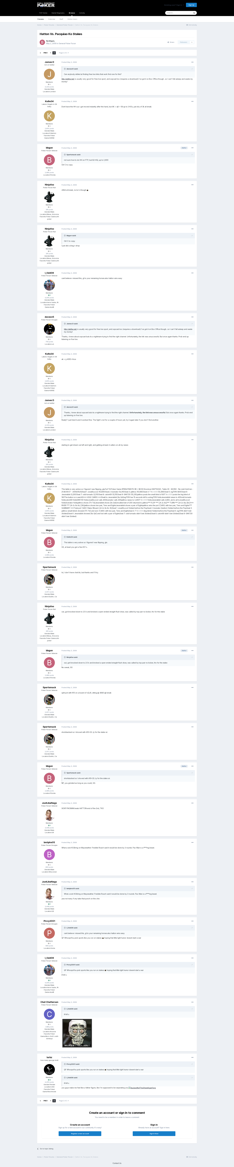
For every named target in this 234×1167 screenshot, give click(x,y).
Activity (82, 13)
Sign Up (191, 5)
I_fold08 (49, 273)
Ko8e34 (49, 101)
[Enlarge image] (87, 190)
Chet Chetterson (49, 1002)
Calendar (51, 19)
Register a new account (80, 1134)
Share (171, 42)
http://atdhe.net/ (68, 79)
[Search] (194, 13)
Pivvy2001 (49, 921)
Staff (61, 19)
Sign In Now (154, 1134)
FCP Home (43, 13)
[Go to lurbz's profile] (49, 1069)
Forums (41, 19)
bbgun (51, 41)
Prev (46, 53)
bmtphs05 (49, 842)
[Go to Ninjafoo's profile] (49, 197)
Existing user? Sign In (173, 5)
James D (49, 62)
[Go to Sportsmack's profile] (49, 579)
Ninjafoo (49, 184)
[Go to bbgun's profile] (42, 42)
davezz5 (49, 317)
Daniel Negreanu (58, 13)
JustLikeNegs (49, 803)
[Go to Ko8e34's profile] (49, 115)
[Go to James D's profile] (49, 74)
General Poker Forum (67, 43)
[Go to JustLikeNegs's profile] (49, 815)
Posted (69, 62)
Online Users (72, 19)
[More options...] (192, 62)
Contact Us (117, 1163)
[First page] (40, 52)
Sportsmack (49, 567)
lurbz (49, 1057)
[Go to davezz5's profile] (49, 329)
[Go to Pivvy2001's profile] (49, 933)
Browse (72, 13)
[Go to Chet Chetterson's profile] (49, 1014)
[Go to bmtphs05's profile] (49, 854)
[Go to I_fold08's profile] (49, 285)
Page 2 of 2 (63, 53)
